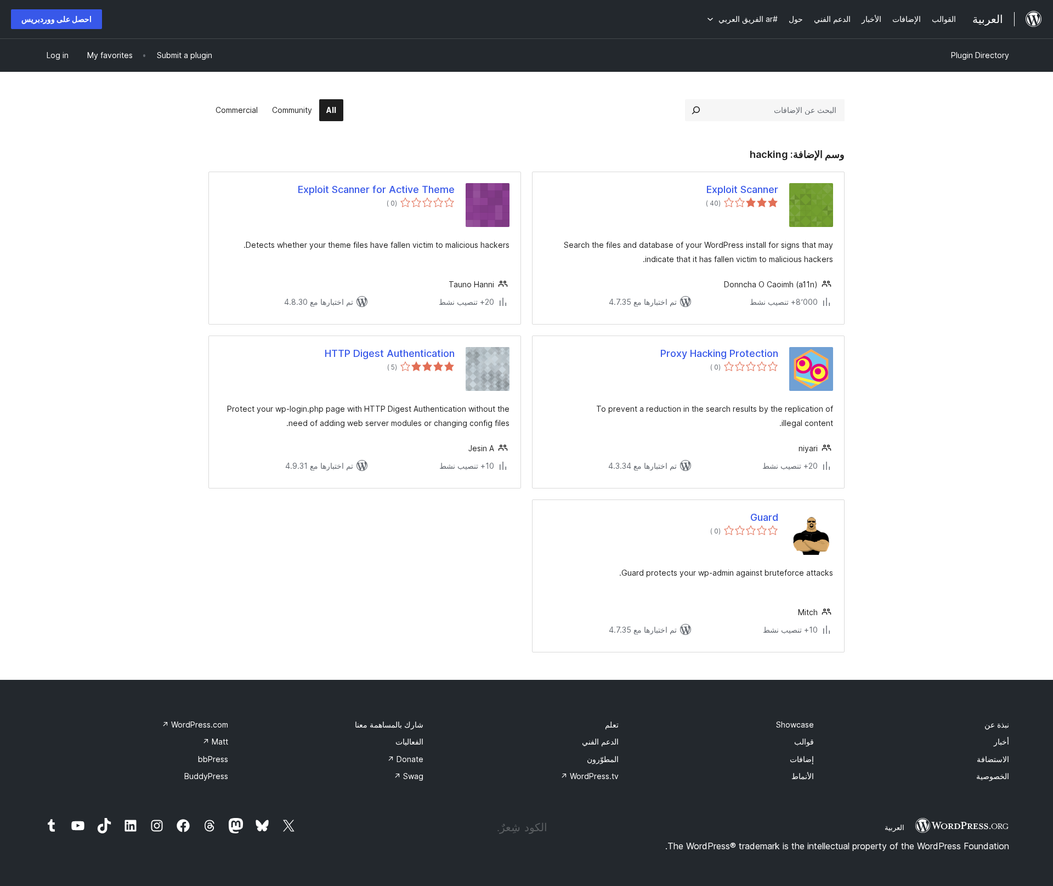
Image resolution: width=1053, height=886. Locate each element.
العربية (894, 827)
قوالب (804, 741)
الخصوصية (992, 776)
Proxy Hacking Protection (719, 353)
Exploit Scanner (742, 189)
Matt (215, 741)
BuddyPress (206, 776)
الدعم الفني (600, 741)
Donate (405, 759)
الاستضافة (993, 759)
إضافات (802, 759)
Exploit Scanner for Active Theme (376, 189)
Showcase (795, 724)
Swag (408, 776)
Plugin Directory (980, 55)
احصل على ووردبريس (56, 19)
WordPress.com (195, 724)
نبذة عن (996, 724)
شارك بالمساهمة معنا (389, 724)
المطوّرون (603, 759)
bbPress (213, 759)
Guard (764, 517)
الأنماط (802, 776)
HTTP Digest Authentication (390, 353)
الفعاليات (409, 741)
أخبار (1001, 741)
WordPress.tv (590, 776)
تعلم (612, 724)
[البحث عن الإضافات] (696, 110)
